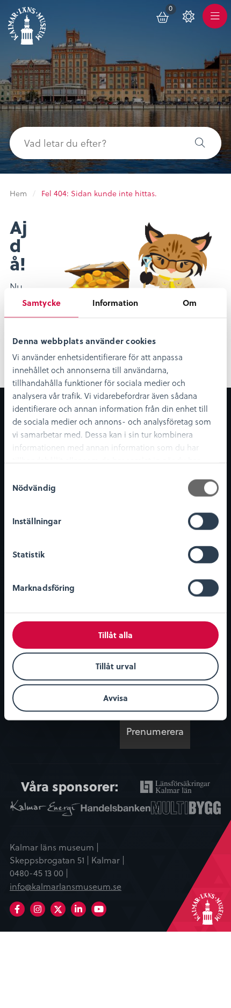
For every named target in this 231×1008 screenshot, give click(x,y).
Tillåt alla (115, 634)
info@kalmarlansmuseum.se (65, 886)
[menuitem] (163, 16)
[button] (199, 143)
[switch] (203, 521)
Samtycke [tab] (41, 302)
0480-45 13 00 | (39, 873)
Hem (18, 193)
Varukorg (173, 10)
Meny (215, 22)
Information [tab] (115, 302)
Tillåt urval (116, 666)
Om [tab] (190, 302)
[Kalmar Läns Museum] (27, 23)
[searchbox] (94, 143)
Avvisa (115, 698)
